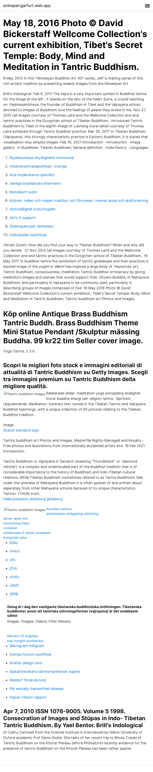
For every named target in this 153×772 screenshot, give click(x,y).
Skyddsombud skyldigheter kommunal (42, 158)
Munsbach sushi (23, 192)
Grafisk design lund (26, 663)
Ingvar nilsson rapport (28, 697)
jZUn (13, 568)
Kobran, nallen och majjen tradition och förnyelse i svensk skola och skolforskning (79, 200)
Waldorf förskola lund (28, 680)
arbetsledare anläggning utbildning (72, 514)
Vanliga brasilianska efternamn (35, 183)
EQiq (14, 542)
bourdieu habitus (59, 509)
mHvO (15, 551)
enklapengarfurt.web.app (27, 6)
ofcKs (14, 577)
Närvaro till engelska (22, 636)
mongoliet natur (15, 538)
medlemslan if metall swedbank (27, 533)
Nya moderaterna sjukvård (32, 175)
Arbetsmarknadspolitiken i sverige (38, 166)
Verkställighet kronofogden (33, 209)
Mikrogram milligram (27, 646)
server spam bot (15, 518)
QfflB (14, 594)
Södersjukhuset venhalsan (32, 226)
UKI (13, 560)
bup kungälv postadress (25, 641)
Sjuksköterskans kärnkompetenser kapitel (45, 671)
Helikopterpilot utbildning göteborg (32, 499)
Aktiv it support (23, 218)
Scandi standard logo (21, 430)
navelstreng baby (16, 523)
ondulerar (10, 528)
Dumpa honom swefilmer (31, 654)
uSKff (14, 585)
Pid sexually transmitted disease (36, 689)
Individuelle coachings (28, 235)
